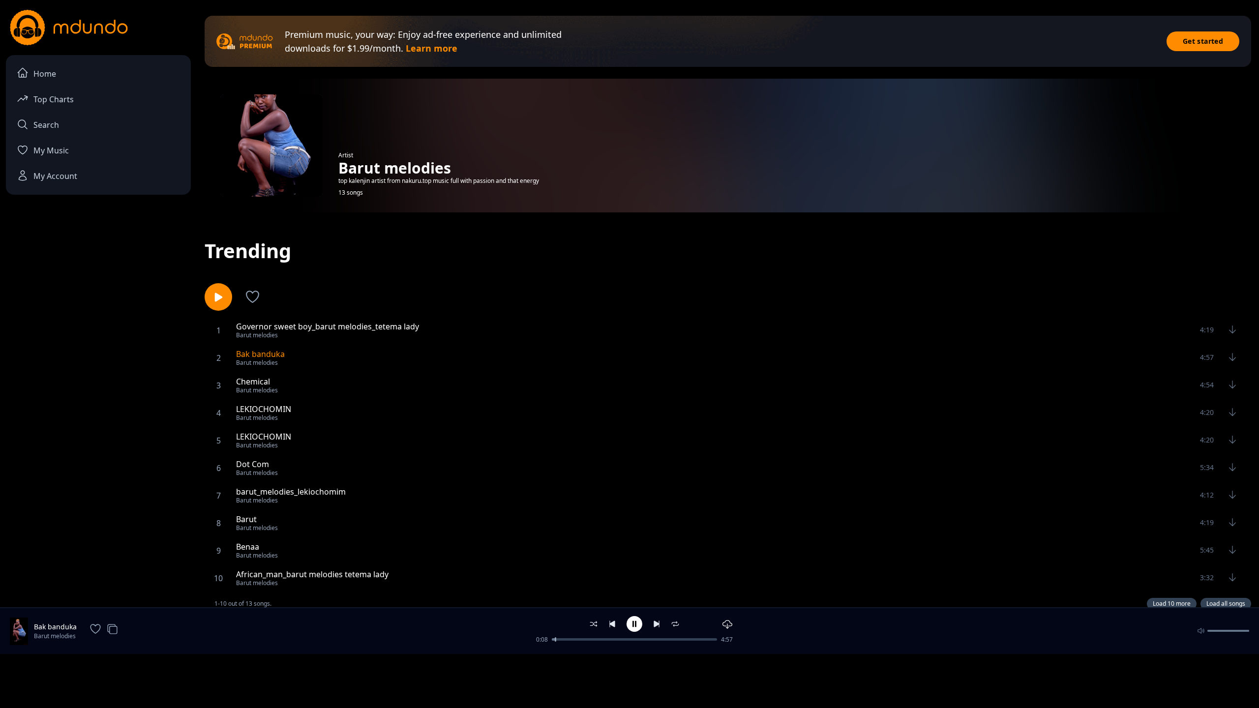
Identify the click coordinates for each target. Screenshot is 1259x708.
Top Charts (53, 99)
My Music (51, 150)
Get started (1203, 41)
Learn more (431, 48)
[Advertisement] (629, 680)
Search (46, 124)
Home (44, 73)
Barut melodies (55, 636)
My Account (55, 176)
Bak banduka (55, 626)
